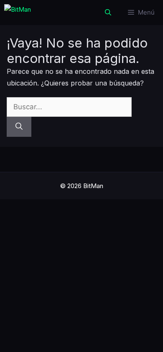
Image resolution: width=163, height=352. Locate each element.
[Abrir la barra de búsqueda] (108, 12)
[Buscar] (19, 127)
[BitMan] (17, 12)
